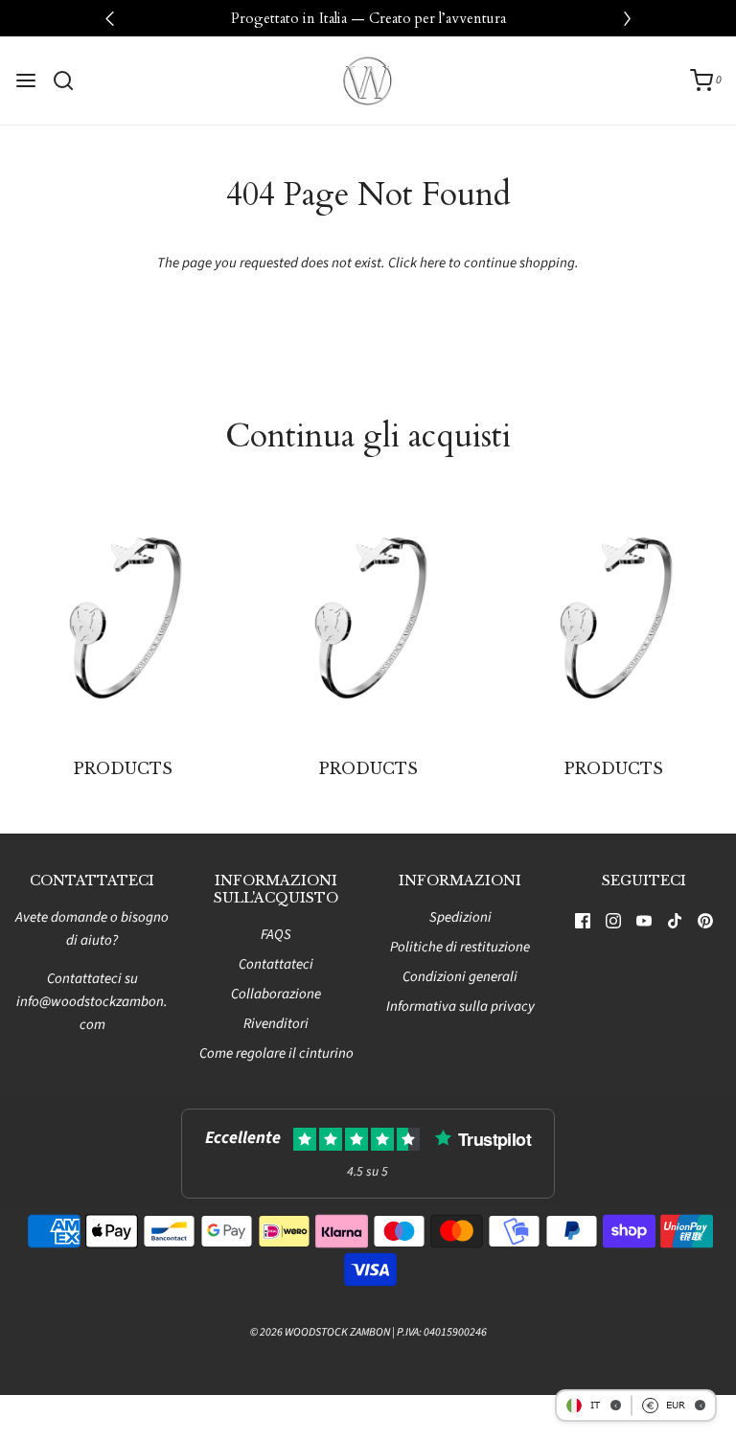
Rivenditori (276, 1024)
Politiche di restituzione (460, 947)
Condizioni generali (460, 977)
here (433, 263)
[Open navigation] (26, 80)
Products (123, 768)
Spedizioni (460, 917)
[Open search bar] (70, 80)
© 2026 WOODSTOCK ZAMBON (320, 1332)
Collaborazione (276, 994)
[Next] (626, 18)
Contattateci (276, 964)
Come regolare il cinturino (276, 1053)
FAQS (276, 935)
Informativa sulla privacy (460, 1006)
